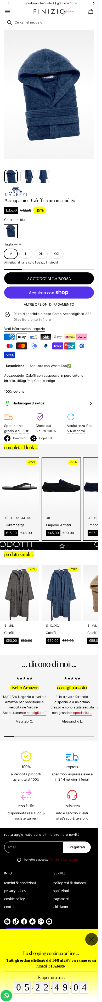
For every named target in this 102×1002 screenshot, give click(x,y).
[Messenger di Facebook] (49, 921)
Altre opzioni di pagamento (49, 304)
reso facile (26, 806)
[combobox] (49, 22)
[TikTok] (16, 921)
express (72, 767)
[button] (90, 11)
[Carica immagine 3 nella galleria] (43, 176)
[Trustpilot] (32, 921)
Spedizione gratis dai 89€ (16, 428)
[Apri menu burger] (7, 11)
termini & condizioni (20, 883)
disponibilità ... (81, 713)
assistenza (72, 806)
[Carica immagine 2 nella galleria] (27, 176)
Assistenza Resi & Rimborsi (80, 428)
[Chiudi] (91, 939)
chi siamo (60, 906)
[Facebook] (24, 921)
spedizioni (61, 891)
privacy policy (15, 891)
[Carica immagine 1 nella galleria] (11, 176)
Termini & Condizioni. (63, 859)
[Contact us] (6, 995)
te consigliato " (34, 713)
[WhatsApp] (41, 921)
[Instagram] (7, 921)
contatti (9, 906)
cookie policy (14, 899)
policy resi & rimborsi (69, 883)
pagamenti (61, 899)
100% (26, 767)
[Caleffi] (16, 191)
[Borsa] (90, 11)
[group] (15, 366)
